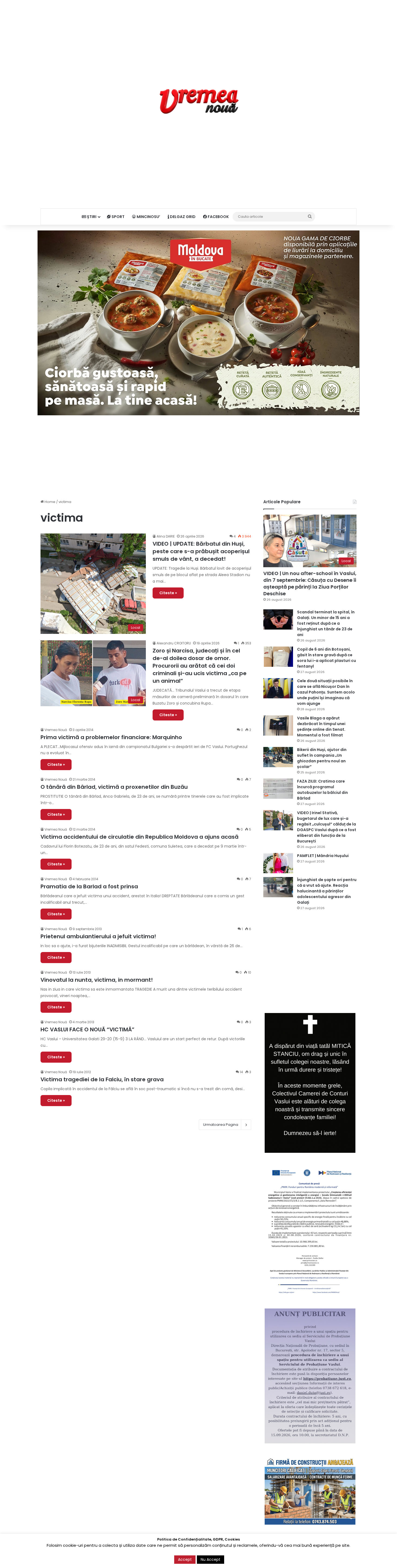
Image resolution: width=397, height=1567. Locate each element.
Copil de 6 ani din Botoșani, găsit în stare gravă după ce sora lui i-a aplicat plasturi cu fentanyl (326, 658)
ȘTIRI (91, 216)
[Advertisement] (198, 38)
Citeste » (168, 593)
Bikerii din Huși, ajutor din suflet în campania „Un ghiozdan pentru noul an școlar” (321, 758)
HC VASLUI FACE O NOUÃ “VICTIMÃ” (87, 1029)
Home (49, 501)
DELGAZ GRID (182, 216)
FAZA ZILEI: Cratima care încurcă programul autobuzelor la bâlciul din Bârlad (322, 790)
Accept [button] (185, 1559)
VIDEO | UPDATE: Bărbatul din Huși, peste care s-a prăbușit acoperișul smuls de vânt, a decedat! (201, 551)
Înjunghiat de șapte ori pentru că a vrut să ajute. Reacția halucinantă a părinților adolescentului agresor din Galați (326, 891)
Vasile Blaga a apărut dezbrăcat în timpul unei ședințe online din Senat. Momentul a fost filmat (321, 726)
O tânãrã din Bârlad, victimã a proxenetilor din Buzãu (114, 787)
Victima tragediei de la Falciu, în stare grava (102, 1079)
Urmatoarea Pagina (220, 1124)
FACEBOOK (218, 216)
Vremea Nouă (56, 730)
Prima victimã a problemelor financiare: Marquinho (111, 737)
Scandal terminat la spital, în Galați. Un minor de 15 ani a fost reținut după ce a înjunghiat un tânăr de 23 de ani (326, 623)
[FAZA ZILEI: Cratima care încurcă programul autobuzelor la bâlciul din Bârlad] (278, 789)
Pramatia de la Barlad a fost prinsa (89, 886)
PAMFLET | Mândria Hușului (323, 855)
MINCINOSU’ (148, 216)
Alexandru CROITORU (174, 643)
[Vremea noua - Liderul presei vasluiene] (198, 101)
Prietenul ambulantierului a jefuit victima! (98, 936)
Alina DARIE (166, 536)
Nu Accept (210, 1559)
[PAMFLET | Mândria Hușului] (278, 863)
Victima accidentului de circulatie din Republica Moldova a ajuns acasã (139, 837)
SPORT (118, 216)
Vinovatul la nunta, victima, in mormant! (97, 980)
